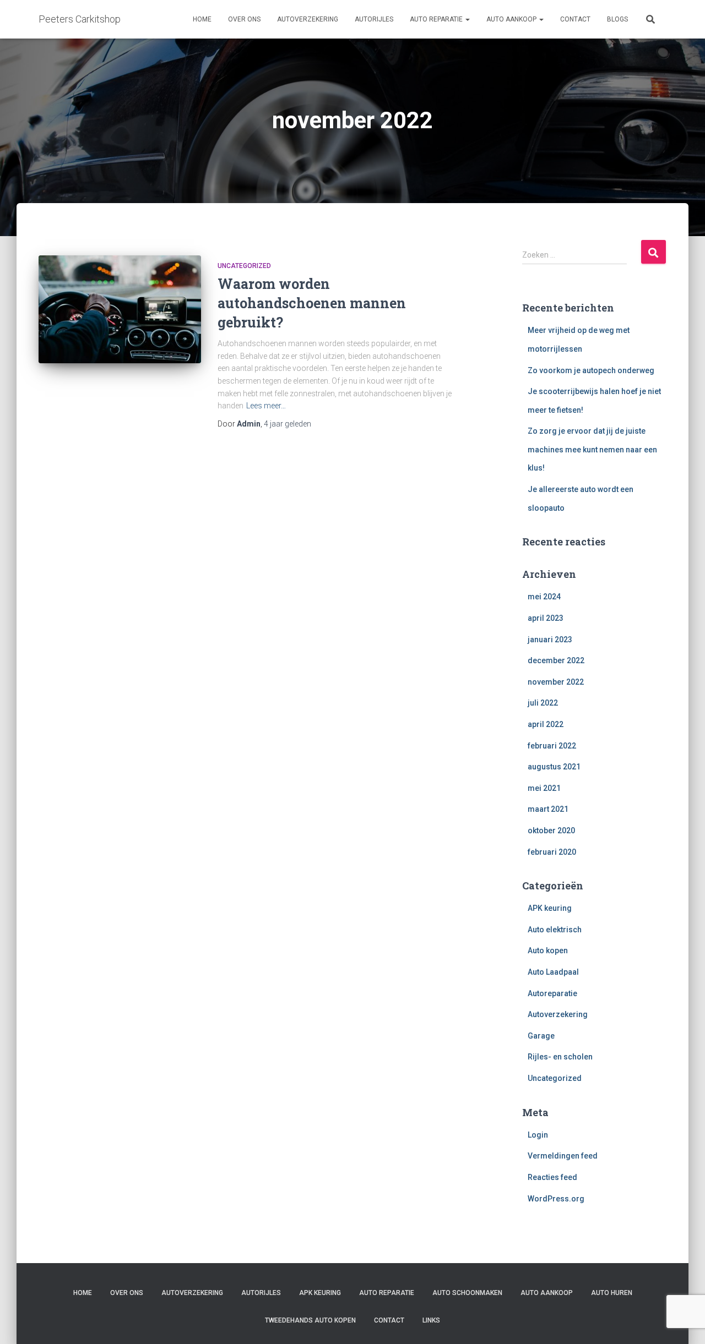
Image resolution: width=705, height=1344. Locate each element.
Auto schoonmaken (467, 1293)
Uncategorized (244, 266)
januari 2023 (550, 639)
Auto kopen (548, 950)
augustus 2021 (554, 766)
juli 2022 (543, 702)
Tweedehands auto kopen (310, 1320)
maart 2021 (548, 809)
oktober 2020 (551, 830)
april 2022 (545, 724)
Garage (541, 1035)
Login (538, 1134)
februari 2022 (552, 745)
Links (431, 1320)
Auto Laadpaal (553, 972)
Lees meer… (266, 405)
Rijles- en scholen (560, 1056)
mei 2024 (544, 596)
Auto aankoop (512, 19)
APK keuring (550, 908)
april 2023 (545, 618)
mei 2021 (544, 788)
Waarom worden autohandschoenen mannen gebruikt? (312, 303)
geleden (287, 423)
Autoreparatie (552, 993)
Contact (575, 19)
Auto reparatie (437, 19)
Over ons (244, 19)
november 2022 (556, 682)
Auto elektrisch (555, 929)
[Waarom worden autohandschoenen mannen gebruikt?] (120, 309)
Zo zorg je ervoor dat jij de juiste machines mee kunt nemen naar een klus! (592, 449)
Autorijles (374, 19)
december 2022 (556, 660)
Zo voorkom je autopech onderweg (591, 370)
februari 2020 (552, 852)
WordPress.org (556, 1198)
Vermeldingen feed (563, 1155)
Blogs (617, 19)
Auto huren (611, 1293)
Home (202, 19)
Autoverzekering (307, 19)
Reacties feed (552, 1177)
